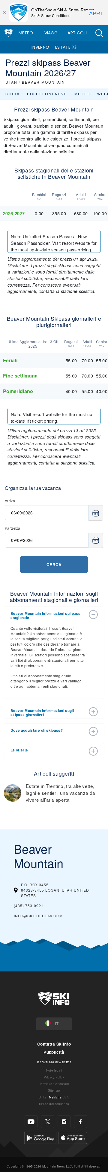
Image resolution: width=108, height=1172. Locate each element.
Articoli (77, 33)
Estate (62, 47)
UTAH (11, 82)
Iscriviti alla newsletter (54, 1061)
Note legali (54, 1070)
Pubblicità (54, 1052)
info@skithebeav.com (38, 915)
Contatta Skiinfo (54, 1044)
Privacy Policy (54, 1077)
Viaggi (51, 33)
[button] (99, 33)
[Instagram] (64, 1121)
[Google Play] (40, 1137)
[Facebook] (80, 1121)
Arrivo (10, 500)
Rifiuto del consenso (54, 1103)
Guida (12, 93)
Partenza (12, 528)
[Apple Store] (72, 1137)
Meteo (26, 33)
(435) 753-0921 (29, 905)
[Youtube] (31, 1121)
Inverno (40, 47)
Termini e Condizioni (54, 1083)
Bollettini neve (47, 93)
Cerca (54, 564)
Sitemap (54, 1090)
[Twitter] (47, 1121)
